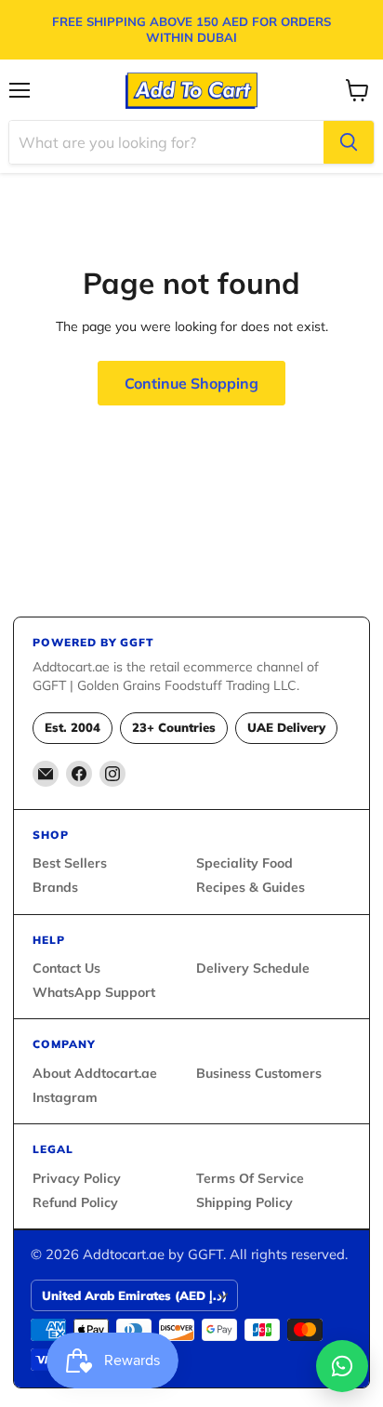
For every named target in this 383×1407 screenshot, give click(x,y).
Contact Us (66, 968)
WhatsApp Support (94, 992)
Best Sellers (70, 863)
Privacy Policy (77, 1178)
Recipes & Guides (250, 887)
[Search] (349, 142)
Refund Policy (75, 1202)
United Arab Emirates (134, 1295)
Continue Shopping (191, 383)
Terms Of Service (250, 1178)
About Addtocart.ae (95, 1073)
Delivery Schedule (253, 968)
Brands (55, 887)
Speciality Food (244, 863)
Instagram (65, 1097)
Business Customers (259, 1073)
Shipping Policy (244, 1202)
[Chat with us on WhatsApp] (342, 1366)
